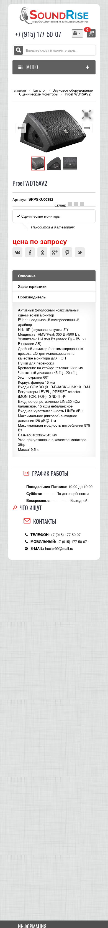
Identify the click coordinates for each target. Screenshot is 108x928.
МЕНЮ (31, 67)
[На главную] (54, 15)
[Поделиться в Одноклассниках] (42, 252)
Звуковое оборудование (73, 90)
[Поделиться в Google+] (55, 252)
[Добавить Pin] (67, 252)
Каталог (39, 90)
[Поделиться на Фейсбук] (30, 252)
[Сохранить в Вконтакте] (17, 252)
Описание (26, 275)
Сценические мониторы (38, 94)
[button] (87, 114)
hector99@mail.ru (59, 548)
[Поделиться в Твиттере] (80, 252)
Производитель (32, 297)
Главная (19, 90)
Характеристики (32, 286)
